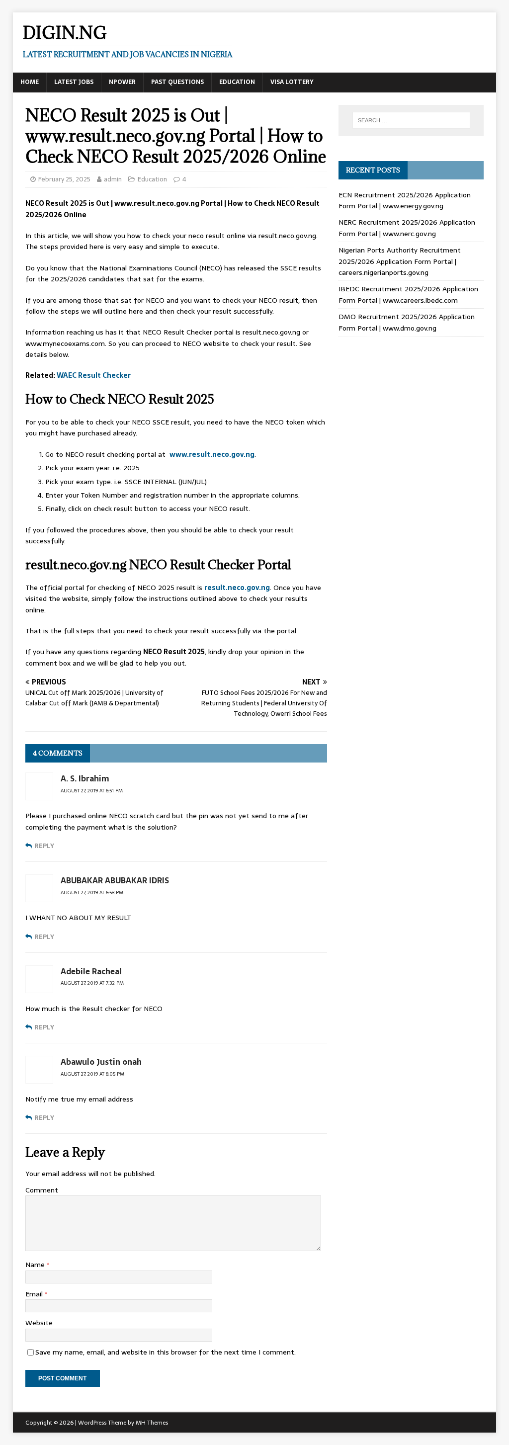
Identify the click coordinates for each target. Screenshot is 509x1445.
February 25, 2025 (64, 179)
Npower (122, 82)
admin (113, 179)
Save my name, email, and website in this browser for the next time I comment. (165, 1352)
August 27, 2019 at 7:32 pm (92, 983)
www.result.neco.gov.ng (212, 454)
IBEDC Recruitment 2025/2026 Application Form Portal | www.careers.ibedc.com (408, 294)
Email (35, 1293)
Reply (44, 846)
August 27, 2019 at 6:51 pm (92, 790)
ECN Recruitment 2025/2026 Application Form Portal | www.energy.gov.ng (405, 200)
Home (29, 82)
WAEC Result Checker (94, 375)
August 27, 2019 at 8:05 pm (92, 1074)
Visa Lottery (292, 82)
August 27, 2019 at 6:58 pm (92, 892)
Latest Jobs (73, 82)
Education (237, 82)
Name (36, 1264)
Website (39, 1322)
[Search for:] (411, 120)
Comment (41, 1190)
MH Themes (152, 1423)
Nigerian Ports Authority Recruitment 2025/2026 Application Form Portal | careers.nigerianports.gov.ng (400, 261)
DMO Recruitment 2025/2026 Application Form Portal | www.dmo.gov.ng (407, 322)
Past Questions (177, 82)
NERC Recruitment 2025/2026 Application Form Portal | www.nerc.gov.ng (407, 228)
